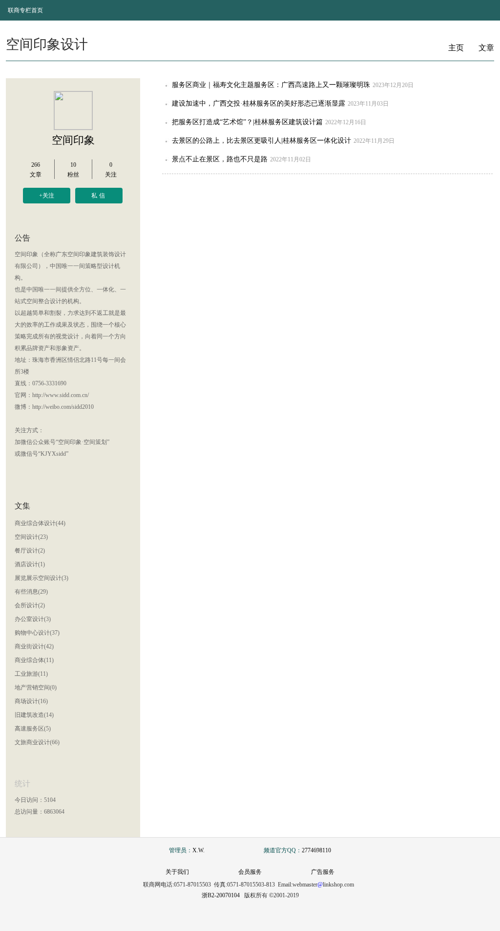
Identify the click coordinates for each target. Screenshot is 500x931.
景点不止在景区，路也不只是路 (220, 159)
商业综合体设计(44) (40, 523)
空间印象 (73, 140)
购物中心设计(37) (37, 632)
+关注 (46, 195)
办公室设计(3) (33, 619)
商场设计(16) (31, 701)
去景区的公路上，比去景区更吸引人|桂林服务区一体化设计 (261, 140)
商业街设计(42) (34, 646)
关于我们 (177, 871)
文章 (486, 48)
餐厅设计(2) (30, 550)
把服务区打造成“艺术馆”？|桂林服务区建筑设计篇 (247, 122)
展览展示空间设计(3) (41, 578)
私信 (99, 195)
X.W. (198, 850)
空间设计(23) (31, 536)
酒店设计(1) (30, 564)
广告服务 (322, 871)
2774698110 (316, 850)
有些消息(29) (31, 591)
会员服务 (250, 871)
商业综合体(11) (34, 660)
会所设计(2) (30, 605)
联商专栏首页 (25, 10)
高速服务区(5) (33, 728)
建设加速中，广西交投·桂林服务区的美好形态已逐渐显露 (258, 103)
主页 (456, 48)
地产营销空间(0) (36, 687)
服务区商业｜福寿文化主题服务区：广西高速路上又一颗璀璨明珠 (271, 85)
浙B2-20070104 (221, 895)
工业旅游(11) (31, 673)
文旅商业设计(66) (37, 742)
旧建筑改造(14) (34, 714)
